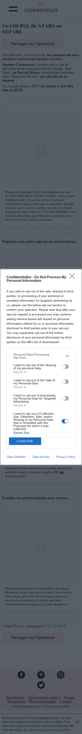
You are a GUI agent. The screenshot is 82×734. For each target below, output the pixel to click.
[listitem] (41, 356)
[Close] (73, 277)
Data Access (40, 457)
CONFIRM (25, 441)
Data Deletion (16, 457)
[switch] (65, 366)
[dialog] (41, 367)
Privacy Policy (65, 457)
